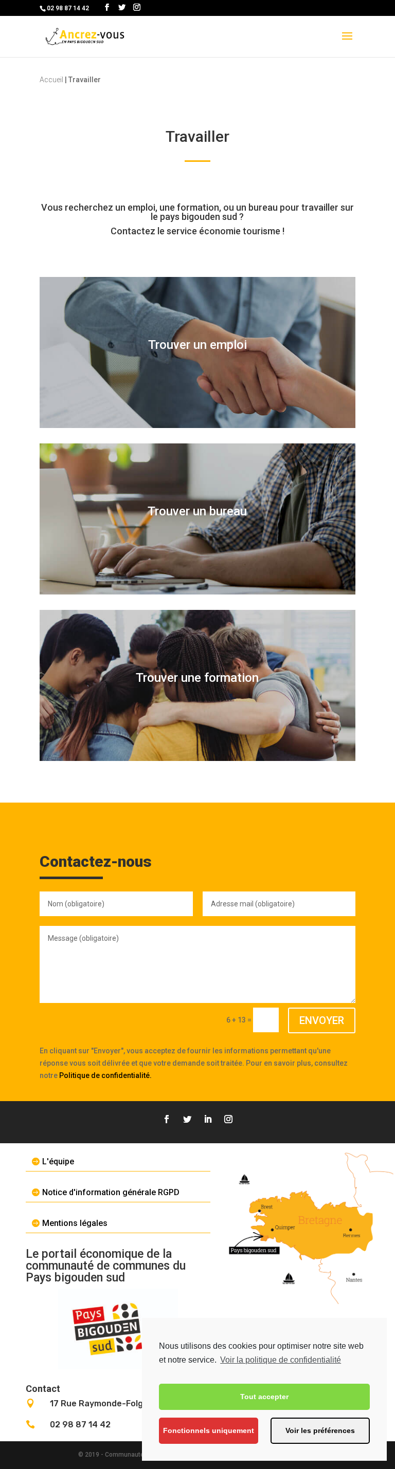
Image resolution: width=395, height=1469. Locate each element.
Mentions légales (74, 1223)
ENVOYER (321, 1020)
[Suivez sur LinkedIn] (208, 1119)
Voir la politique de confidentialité (280, 1359)
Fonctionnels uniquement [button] (208, 1430)
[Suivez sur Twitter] (187, 1119)
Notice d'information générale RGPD (110, 1192)
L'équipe (58, 1161)
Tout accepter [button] (264, 1396)
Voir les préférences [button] (320, 1430)
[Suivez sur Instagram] (228, 1119)
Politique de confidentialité (104, 1075)
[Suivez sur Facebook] (166, 1119)
